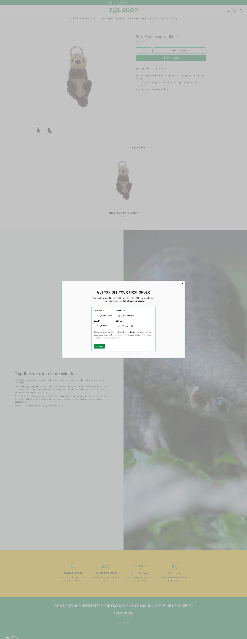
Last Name (120, 311)
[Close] (182, 283)
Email (96, 321)
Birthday (119, 321)
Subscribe (99, 346)
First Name (99, 311)
